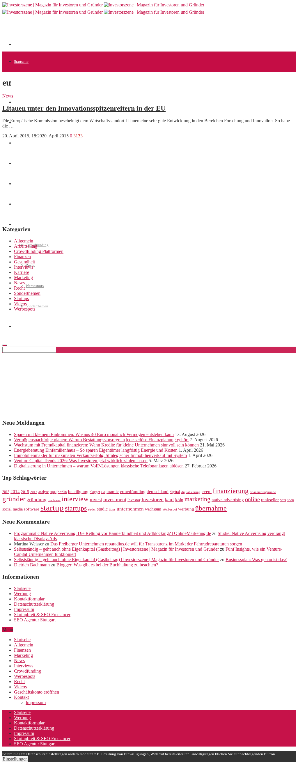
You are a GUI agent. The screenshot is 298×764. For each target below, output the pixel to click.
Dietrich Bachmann (32, 564)
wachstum (153, 509)
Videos (20, 303)
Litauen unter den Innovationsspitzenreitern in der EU (84, 108)
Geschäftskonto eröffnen (33, 326)
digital (175, 492)
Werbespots (35, 285)
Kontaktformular (29, 598)
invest (96, 499)
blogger (95, 492)
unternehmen (130, 509)
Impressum (24, 609)
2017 (33, 492)
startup (52, 507)
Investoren (152, 499)
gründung (36, 499)
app (53, 491)
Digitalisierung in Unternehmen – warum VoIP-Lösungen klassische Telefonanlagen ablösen (99, 465)
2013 (5, 492)
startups (76, 508)
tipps (112, 509)
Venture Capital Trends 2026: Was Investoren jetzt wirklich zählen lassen (81, 460)
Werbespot (169, 509)
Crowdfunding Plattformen (38, 251)
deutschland (157, 491)
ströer (92, 509)
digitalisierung (191, 492)
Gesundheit (24, 261)
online (252, 499)
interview (75, 499)
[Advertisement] (120, 33)
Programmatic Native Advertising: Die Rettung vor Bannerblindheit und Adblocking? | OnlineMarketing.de (112, 533)
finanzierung (231, 490)
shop (290, 500)
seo (283, 499)
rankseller (270, 499)
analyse (43, 492)
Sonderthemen (37, 306)
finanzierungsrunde (263, 492)
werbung (186, 508)
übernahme (211, 508)
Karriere (21, 272)
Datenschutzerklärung (34, 604)
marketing (197, 499)
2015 (25, 492)
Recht (19, 288)
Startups (20, 102)
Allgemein (22, 82)
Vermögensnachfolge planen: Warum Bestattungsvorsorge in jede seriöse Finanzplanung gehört (101, 439)
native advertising (228, 499)
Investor (133, 500)
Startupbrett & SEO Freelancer (42, 614)
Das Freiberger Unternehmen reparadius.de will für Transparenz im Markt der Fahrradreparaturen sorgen (146, 543)
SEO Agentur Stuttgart (35, 619)
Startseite (21, 61)
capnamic (110, 491)
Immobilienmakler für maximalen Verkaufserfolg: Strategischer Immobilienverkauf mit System (100, 455)
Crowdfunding (27, 671)
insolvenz (54, 500)
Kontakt (21, 697)
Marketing (23, 277)
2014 (15, 491)
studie (102, 508)
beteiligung (78, 491)
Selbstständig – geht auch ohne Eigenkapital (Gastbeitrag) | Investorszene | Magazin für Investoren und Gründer (116, 549)
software (31, 509)
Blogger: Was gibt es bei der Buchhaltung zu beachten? (107, 564)
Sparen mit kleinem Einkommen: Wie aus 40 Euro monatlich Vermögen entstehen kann (94, 434)
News (7, 95)
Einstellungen (15, 758)
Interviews (23, 267)
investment (114, 499)
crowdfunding (133, 491)
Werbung (22, 593)
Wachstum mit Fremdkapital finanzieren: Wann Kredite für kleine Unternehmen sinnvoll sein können (106, 444)
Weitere (20, 224)
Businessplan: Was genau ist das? (256, 559)
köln (179, 499)
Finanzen (22, 256)
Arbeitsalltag (25, 246)
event (207, 491)
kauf (169, 499)
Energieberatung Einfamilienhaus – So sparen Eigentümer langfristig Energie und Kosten (96, 450)
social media (12, 509)
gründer (13, 499)
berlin (62, 492)
